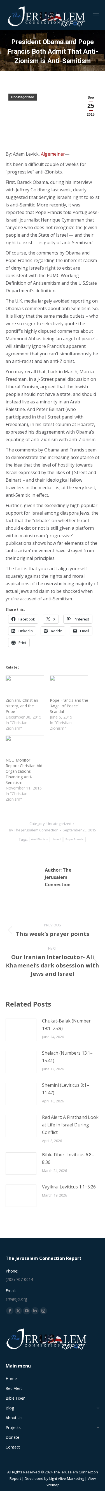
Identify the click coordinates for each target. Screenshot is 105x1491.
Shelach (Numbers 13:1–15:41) (67, 1057)
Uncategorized (22, 97)
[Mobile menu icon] (95, 15)
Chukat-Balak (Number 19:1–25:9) (66, 1024)
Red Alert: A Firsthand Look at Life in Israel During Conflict (70, 1124)
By (34, 830)
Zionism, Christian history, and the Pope (22, 706)
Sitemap (53, 1484)
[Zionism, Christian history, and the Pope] (25, 687)
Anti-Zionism (39, 839)
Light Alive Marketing (66, 1478)
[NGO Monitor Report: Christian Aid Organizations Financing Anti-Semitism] (25, 747)
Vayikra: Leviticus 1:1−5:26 (69, 1187)
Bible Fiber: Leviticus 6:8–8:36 (68, 1158)
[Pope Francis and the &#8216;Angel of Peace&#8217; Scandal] (69, 687)
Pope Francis (75, 839)
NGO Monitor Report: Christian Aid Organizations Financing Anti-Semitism (24, 771)
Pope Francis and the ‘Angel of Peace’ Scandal (69, 706)
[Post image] (21, 1030)
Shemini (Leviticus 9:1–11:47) (65, 1089)
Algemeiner (53, 154)
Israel (56, 839)
